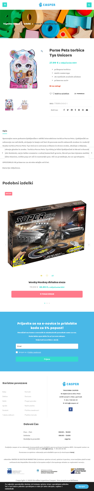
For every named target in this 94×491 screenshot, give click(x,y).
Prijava (47, 359)
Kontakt (28, 392)
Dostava (28, 396)
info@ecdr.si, (47, 449)
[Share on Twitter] (67, 110)
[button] (4, 4)
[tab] (4, 131)
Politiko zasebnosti (34, 352)
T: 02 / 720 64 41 (70, 400)
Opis (4, 131)
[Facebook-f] (71, 409)
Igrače (4, 406)
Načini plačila (30, 406)
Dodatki (5, 410)
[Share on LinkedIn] (71, 110)
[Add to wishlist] (47, 275)
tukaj (72, 452)
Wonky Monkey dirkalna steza (47, 282)
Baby (4, 392)
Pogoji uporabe (30, 401)
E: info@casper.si (70, 403)
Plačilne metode (31, 415)
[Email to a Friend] (86, 110)
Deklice (5, 396)
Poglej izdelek (48, 294)
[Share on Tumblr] (74, 110)
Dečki (4, 401)
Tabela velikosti (8, 415)
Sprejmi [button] (82, 486)
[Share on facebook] (63, 110)
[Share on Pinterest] (82, 110)
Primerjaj (80, 93)
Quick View (41, 275)
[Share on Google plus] (78, 110)
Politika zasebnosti (32, 410)
